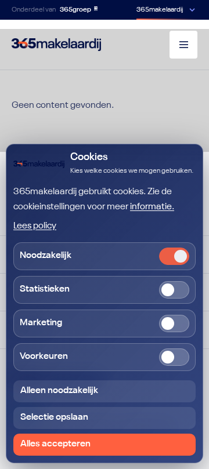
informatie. (152, 207)
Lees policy (34, 226)
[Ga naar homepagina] (56, 44)
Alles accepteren (55, 444)
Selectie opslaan (54, 417)
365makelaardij (159, 9)
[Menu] (183, 45)
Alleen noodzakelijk (59, 390)
